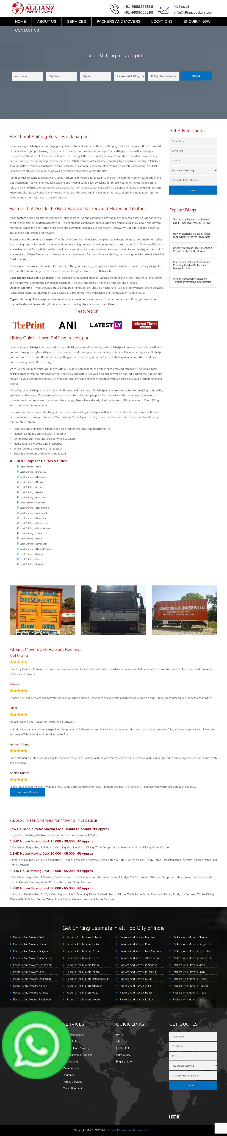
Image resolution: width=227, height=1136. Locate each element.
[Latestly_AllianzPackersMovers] (106, 325)
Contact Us (27, 30)
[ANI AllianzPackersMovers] (67, 325)
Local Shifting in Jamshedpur (34, 543)
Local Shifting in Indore (31, 487)
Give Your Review (27, 792)
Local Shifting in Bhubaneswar (35, 528)
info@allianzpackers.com (193, 12)
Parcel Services (72, 1082)
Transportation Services (77, 1055)
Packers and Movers (118, 21)
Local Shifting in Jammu (31, 559)
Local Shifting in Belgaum (32, 564)
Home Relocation (74, 1035)
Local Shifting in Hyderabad (33, 477)
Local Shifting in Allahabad (33, 513)
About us (46, 21)
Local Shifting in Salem (31, 533)
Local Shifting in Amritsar (32, 502)
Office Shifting (72, 1041)
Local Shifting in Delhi (30, 466)
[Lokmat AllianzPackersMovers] (145, 325)
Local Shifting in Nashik (31, 492)
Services (76, 21)
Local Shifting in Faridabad (33, 497)
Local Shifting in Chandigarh (34, 523)
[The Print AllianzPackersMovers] (29, 325)
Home (20, 21)
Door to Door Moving (76, 1048)
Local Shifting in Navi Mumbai (34, 507)
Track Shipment (72, 1088)
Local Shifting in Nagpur (31, 482)
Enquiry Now (197, 21)
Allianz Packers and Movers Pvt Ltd (130, 1130)
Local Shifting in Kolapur (32, 554)
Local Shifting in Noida (31, 538)
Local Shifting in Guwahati (33, 518)
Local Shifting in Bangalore (33, 471)
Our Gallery (123, 1055)
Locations (162, 21)
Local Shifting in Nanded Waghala (37, 549)
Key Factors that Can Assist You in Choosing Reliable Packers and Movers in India (192, 265)
